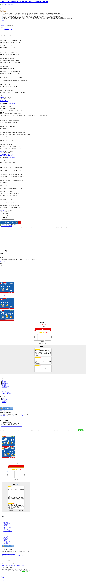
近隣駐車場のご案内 (6, 541)
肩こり (4, 526)
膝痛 (4, 528)
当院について (4, 398)
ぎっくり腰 (4, 381)
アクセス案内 (5, 542)
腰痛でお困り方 (2, 97)
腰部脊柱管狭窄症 (5, 383)
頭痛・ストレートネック (7, 527)
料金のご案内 (4, 400)
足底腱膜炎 (13, 103)
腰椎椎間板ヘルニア (5, 382)
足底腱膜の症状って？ (7, 155)
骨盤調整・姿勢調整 (5, 386)
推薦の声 (4, 540)
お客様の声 (4, 402)
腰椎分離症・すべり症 (5, 384)
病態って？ (4, 101)
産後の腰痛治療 (4, 387)
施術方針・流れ (4, 401)
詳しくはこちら (2, 261)
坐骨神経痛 (5, 525)
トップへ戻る (2, 295)
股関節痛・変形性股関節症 (6, 393)
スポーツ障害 (9, 103)
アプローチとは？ (6, 29)
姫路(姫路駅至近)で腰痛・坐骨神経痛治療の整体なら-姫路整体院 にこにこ (24, 2)
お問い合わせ (5, 543)
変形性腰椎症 (4, 385)
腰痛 (3, 380)
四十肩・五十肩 (4, 394)
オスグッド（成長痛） (5, 392)
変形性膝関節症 (4, 391)
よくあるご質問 (4, 399)
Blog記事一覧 (3, 25)
